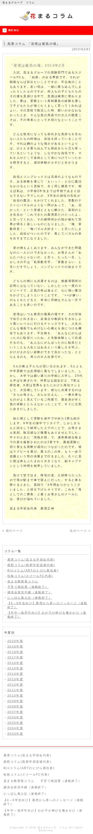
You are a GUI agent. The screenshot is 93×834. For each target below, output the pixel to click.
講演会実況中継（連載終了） (29, 592)
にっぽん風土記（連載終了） (29, 597)
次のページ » (80, 530)
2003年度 (15, 733)
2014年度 (15, 673)
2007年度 (15, 712)
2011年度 (15, 690)
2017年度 (15, 657)
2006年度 (15, 717)
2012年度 (15, 684)
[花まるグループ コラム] (46, 20)
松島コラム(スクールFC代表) (30, 576)
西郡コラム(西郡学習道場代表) (31, 565)
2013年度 (15, 679)
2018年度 (15, 652)
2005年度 (15, 723)
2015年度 (15, 668)
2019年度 (15, 646)
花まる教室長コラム (22, 581)
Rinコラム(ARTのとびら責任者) (32, 570)
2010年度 (15, 695)
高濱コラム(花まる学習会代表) (31, 559)
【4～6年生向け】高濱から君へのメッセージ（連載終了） (47, 605)
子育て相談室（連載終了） (28, 587)
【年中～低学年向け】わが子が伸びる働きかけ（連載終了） (46, 614)
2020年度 (15, 641)
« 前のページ (12, 530)
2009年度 (15, 701)
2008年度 (15, 706)
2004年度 (15, 728)
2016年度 (15, 663)
